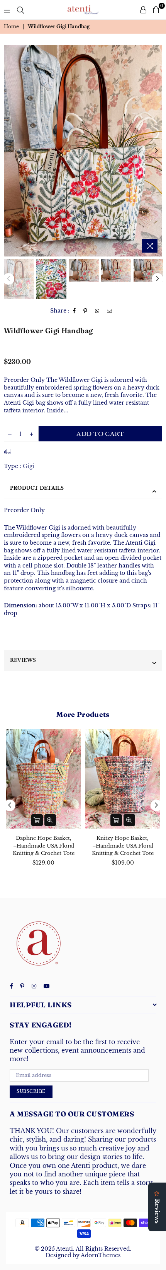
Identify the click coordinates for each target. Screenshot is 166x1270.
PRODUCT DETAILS (37, 488)
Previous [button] (9, 151)
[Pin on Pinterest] (85, 311)
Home (11, 26)
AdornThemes (100, 1255)
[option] (83, 151)
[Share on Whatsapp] (97, 311)
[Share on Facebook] (74, 311)
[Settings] (143, 9)
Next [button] (156, 151)
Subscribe (31, 1091)
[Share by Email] (109, 311)
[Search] (20, 9)
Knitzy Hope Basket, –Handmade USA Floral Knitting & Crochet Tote (123, 845)
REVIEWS (23, 660)
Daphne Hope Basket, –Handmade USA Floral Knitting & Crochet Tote (44, 845)
